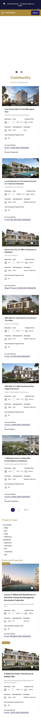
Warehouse (8, 537)
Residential (7, 540)
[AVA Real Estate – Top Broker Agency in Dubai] (20, 7)
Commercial (7, 525)
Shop (6, 534)
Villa (5, 555)
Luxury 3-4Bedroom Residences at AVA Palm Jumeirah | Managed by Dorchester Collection (20, 597)
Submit (35, 13)
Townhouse (8, 552)
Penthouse (8, 546)
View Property (20, 102)
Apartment (8, 543)
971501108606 (10, 13)
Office (6, 528)
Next (26, 510)
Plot (5, 531)
